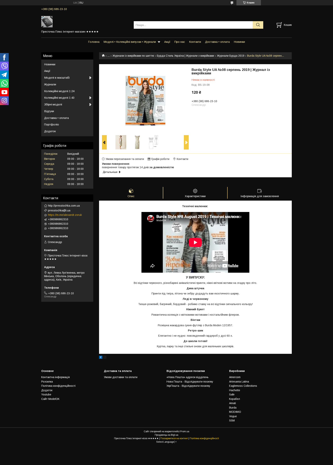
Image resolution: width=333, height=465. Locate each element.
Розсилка (47, 381)
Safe (232, 394)
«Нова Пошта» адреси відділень (187, 377)
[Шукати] (258, 25)
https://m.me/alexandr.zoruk (65, 214)
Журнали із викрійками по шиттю (133, 55)
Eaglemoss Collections (243, 385)
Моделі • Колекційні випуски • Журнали (129, 41)
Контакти (195, 41)
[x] (104, 357)
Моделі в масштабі (57, 77)
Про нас (179, 41)
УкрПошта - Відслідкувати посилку (188, 385)
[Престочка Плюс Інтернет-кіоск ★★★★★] (85, 21)
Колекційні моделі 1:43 (59, 97)
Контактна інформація (55, 377)
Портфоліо (51, 124)
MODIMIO (235, 411)
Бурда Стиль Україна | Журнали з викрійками (185, 55)
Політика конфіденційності (58, 385)
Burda (232, 407)
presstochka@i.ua (59, 210)
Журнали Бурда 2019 (230, 55)
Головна (93, 41)
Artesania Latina (239, 381)
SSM (232, 420)
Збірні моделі (53, 104)
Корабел (234, 398)
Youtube (46, 394)
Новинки (239, 41)
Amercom (234, 377)
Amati (232, 403)
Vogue (233, 416)
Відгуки (49, 111)
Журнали (50, 84)
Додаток (50, 131)
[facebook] (100, 357)
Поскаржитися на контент (174, 438)
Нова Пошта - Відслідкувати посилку (189, 381)
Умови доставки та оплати (120, 377)
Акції (167, 41)
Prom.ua (184, 431)
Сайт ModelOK (50, 398)
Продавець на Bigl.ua (166, 435)
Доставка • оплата (217, 41)
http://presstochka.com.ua (64, 205)
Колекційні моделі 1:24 (59, 91)
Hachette (234, 390)
